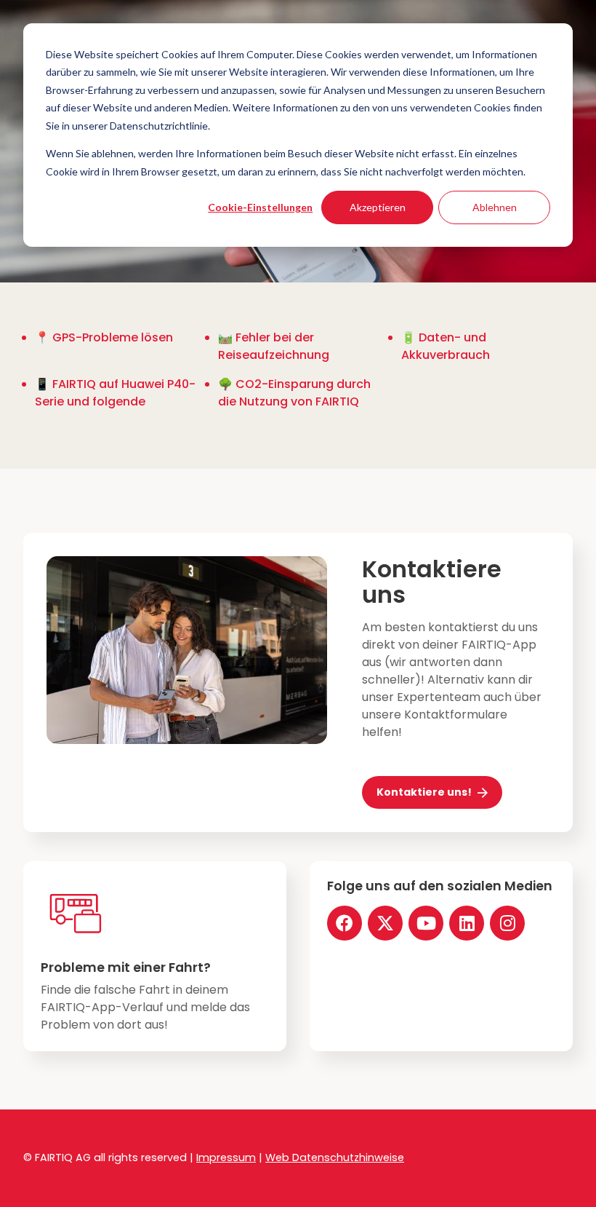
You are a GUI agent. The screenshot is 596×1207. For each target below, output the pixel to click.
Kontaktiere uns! (424, 792)
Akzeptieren (378, 207)
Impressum (226, 1157)
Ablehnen (494, 207)
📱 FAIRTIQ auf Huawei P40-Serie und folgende (115, 393)
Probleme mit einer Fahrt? (126, 967)
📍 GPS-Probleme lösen (104, 337)
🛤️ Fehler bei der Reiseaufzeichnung (273, 346)
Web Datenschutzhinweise (334, 1157)
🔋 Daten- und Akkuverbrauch (445, 346)
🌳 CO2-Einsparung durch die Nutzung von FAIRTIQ (294, 393)
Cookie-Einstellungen (260, 207)
